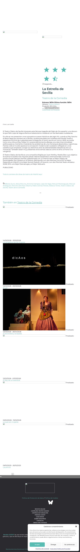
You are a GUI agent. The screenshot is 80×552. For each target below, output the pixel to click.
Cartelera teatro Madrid (40, 511)
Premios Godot (40, 515)
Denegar (53, 544)
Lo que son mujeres (10, 422)
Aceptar (37, 544)
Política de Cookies (51, 498)
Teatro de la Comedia (54, 98)
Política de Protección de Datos (33, 498)
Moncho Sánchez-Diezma (22, 186)
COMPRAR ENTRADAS (51, 110)
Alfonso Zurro (10, 184)
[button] (76, 526)
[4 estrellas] (46, 78)
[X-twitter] (34, 502)
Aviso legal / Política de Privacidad (60, 548)
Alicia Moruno (21, 184)
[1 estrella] (46, 69)
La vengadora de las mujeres (14, 242)
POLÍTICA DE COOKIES (42, 548)
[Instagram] (40, 502)
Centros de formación (40, 513)
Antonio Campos (33, 184)
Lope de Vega (46, 184)
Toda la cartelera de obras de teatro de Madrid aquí (22, 174)
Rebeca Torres (54, 186)
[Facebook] (29, 502)
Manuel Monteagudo (60, 184)
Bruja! (5, 288)
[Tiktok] (45, 502)
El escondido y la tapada (12, 333)
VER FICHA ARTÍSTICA (52, 108)
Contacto (40, 520)
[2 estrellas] (55, 69)
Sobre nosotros (40, 518)
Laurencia (7, 467)
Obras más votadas (40, 522)
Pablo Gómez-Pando (40, 186)
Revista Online (40, 509)
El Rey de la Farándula (11, 380)
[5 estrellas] (55, 78)
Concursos (40, 517)
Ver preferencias (69, 544)
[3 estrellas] (63, 69)
